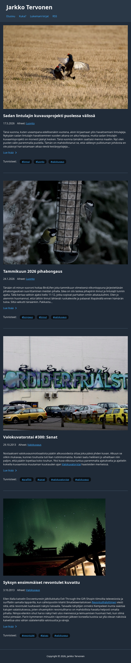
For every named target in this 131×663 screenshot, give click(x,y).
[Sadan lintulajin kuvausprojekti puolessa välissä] (65, 108)
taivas (45, 635)
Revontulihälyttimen (104, 602)
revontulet (29, 635)
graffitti (27, 479)
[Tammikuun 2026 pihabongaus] (65, 263)
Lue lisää (8, 152)
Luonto (30, 123)
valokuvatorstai (61, 479)
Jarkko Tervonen (29, 7)
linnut (26, 161)
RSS (55, 16)
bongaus (28, 317)
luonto (40, 161)
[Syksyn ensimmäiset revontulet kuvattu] (54, 574)
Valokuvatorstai (71, 464)
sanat (42, 479)
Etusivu (10, 16)
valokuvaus (58, 161)
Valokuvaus (34, 444)
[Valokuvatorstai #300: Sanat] (65, 429)
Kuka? (22, 16)
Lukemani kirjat (39, 16)
